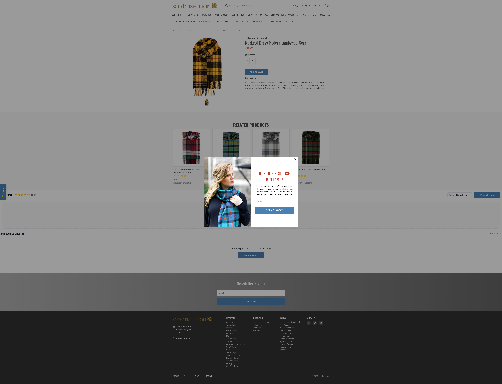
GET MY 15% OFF (274, 210)
